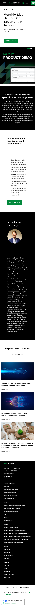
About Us (6, 565)
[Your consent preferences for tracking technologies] (3, 603)
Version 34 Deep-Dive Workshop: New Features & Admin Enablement (16, 384)
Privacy (15, 587)
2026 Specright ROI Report (12, 508)
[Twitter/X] (9, 477)
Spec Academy (8, 520)
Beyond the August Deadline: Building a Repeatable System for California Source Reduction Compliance (17, 445)
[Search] (23, 3)
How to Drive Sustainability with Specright (16, 539)
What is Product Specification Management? (17, 536)
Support (6, 546)
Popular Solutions (9, 483)
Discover (6, 502)
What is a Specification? (11, 527)
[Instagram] (7, 477)
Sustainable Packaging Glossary (14, 542)
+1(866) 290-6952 (9, 473)
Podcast (6, 517)
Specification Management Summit (14, 505)
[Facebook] (4, 477)
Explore (6, 524)
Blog (5, 514)
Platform (6, 486)
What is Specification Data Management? (16, 533)
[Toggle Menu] (4, 3)
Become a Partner (9, 574)
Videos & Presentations (11, 511)
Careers (6, 568)
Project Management (10, 492)
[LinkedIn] (11, 477)
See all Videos (18, 354)
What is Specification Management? (15, 530)
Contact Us (7, 549)
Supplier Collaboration (10, 495)
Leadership (7, 571)
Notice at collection (9, 604)
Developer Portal (24, 587)
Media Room (7, 577)
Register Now (10, 41)
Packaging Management (11, 489)
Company (6, 562)
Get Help (6, 558)
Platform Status (8, 555)
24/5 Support (7, 552)
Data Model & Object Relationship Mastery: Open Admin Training (14, 414)
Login (26, 3)
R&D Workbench (9, 498)
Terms (7, 587)
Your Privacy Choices (14, 601)
